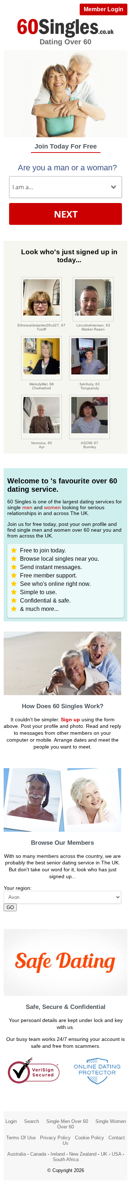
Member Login (103, 9)
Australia (16, 1154)
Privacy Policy (55, 1137)
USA (116, 1154)
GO (10, 907)
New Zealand (82, 1154)
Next (66, 214)
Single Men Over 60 (67, 1121)
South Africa (66, 1159)
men (27, 507)
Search (31, 1121)
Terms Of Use (21, 1137)
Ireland (58, 1154)
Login (11, 1121)
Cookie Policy (89, 1137)
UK (104, 1154)
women (52, 507)
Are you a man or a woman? (67, 167)
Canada (38, 1154)
